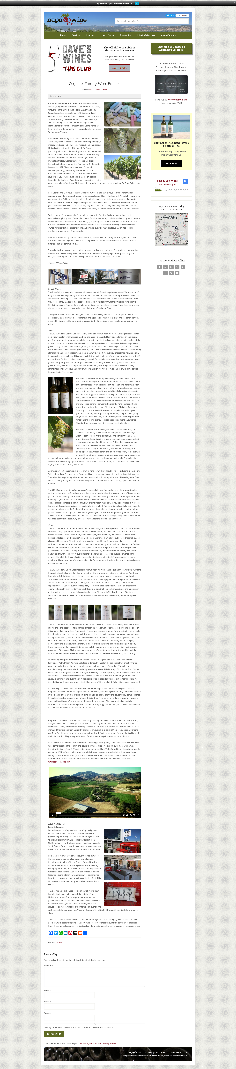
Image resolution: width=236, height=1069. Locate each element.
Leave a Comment (101, 90)
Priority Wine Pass (177, 99)
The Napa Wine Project (67, 19)
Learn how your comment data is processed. (98, 1043)
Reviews (59, 942)
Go (137, 3)
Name (47, 990)
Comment (49, 965)
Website (47, 1013)
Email (47, 1002)
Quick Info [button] (57, 96)
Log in (185, 1053)
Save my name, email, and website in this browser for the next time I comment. (79, 1027)
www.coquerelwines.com (59, 762)
